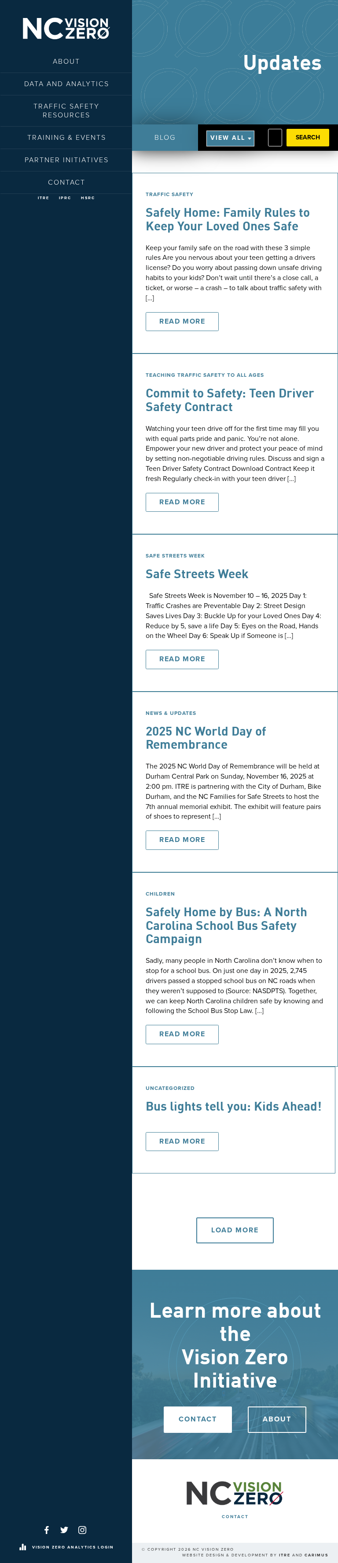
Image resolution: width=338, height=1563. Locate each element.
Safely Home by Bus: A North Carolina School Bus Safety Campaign (226, 927)
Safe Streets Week (175, 556)
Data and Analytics (66, 84)
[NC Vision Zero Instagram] (82, 1530)
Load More (235, 1230)
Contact (66, 182)
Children (160, 894)
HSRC (88, 198)
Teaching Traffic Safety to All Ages (205, 375)
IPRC (65, 198)
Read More (182, 321)
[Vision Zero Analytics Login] (22, 1547)
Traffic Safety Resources (66, 111)
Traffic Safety (170, 194)
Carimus (316, 1555)
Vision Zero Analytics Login (73, 1547)
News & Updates (171, 713)
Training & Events (66, 137)
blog (165, 137)
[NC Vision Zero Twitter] (64, 1530)
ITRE (43, 198)
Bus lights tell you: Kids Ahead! (234, 1107)
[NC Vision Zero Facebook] (46, 1530)
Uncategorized (170, 1088)
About (66, 61)
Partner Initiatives (67, 160)
